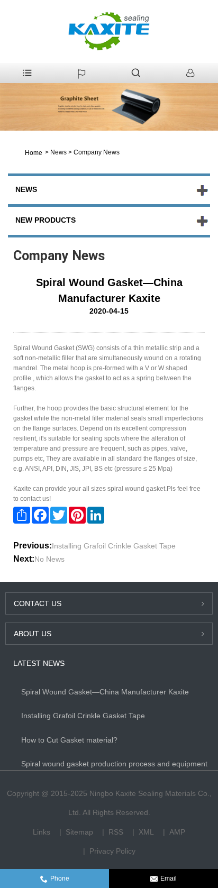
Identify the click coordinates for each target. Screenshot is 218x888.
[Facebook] (40, 515)
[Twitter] (58, 515)
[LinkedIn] (95, 515)
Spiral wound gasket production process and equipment (114, 763)
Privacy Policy (112, 851)
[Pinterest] (77, 515)
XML (146, 832)
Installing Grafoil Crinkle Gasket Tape (114, 546)
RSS (115, 832)
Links (41, 832)
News (58, 152)
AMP (177, 832)
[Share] (21, 515)
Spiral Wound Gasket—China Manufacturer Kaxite (105, 692)
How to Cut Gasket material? (69, 740)
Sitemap (79, 832)
